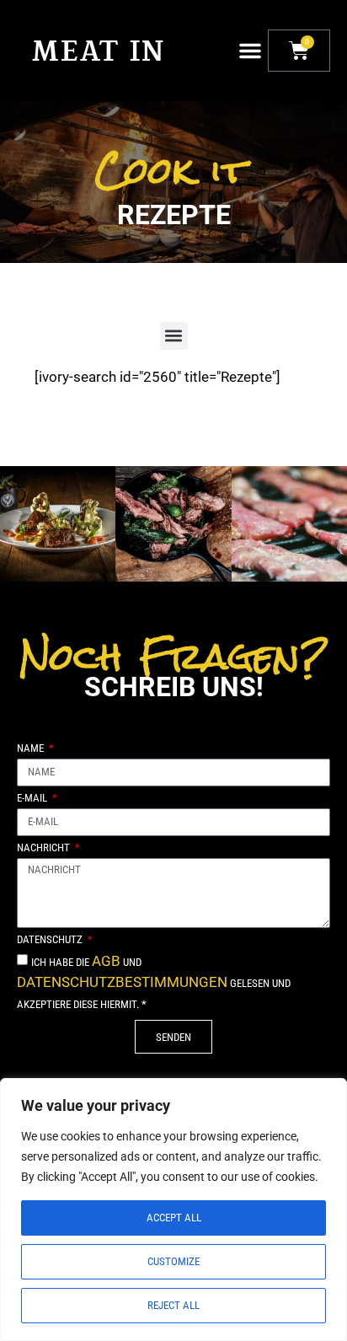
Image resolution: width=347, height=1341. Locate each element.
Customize (173, 1261)
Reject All (173, 1305)
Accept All (174, 1217)
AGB (106, 960)
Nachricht (44, 848)
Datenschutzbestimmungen (122, 982)
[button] (250, 50)
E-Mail (33, 798)
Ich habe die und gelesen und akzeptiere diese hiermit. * (154, 983)
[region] (173, 1209)
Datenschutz (51, 940)
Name (31, 748)
